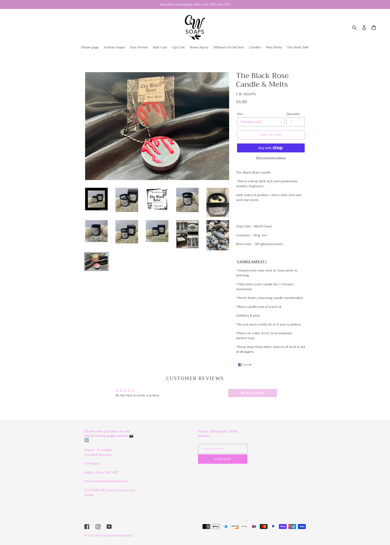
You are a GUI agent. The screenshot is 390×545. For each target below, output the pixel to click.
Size (240, 114)
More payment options (271, 158)
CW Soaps (101, 535)
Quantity (293, 114)
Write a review (253, 393)
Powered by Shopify (120, 535)
